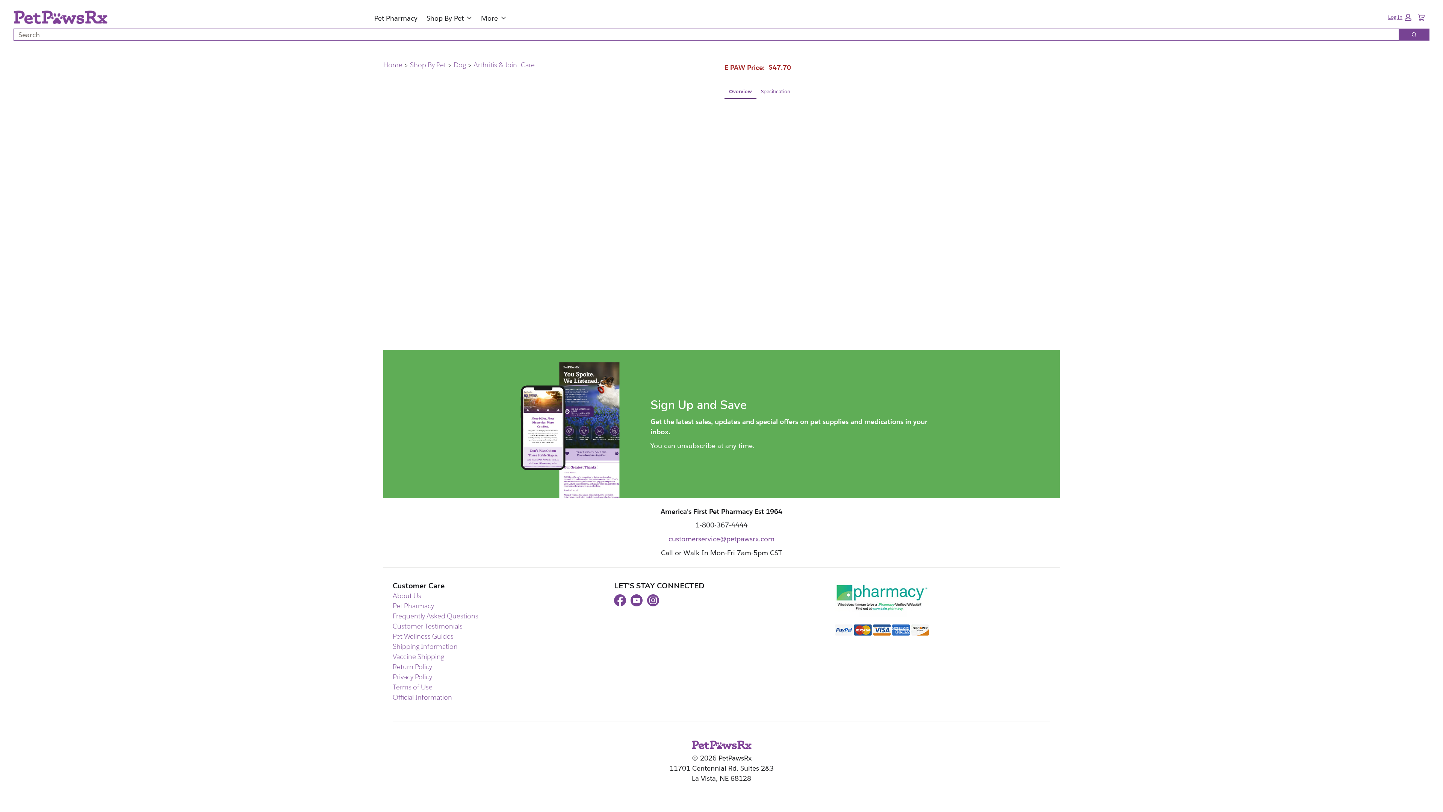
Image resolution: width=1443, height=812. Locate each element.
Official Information (422, 697)
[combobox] (703, 34)
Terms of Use (413, 687)
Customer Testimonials (428, 626)
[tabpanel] (892, 160)
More (489, 18)
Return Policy (412, 666)
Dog (460, 65)
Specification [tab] (775, 91)
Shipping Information (425, 646)
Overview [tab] (740, 91)
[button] (1400, 17)
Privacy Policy (412, 677)
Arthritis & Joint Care (504, 65)
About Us (407, 595)
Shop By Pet (445, 18)
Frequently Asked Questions (435, 616)
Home (392, 65)
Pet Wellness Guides (423, 636)
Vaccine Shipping (418, 656)
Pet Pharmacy (395, 18)
